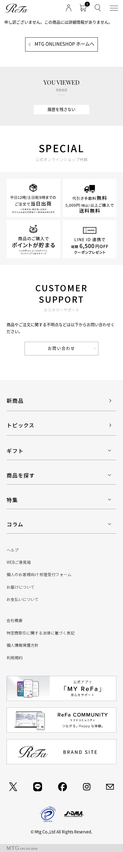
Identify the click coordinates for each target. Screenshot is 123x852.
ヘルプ (13, 550)
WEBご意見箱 (19, 562)
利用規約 (15, 657)
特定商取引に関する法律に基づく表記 (41, 633)
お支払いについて (23, 599)
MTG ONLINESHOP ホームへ (64, 44)
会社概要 (15, 620)
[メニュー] (114, 8)
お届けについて (21, 587)
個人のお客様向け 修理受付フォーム (39, 574)
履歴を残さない (61, 109)
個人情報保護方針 (23, 645)
